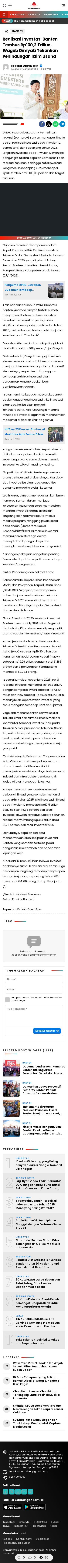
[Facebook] (42, 124)
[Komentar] (30, 1557)
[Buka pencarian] (4, 5)
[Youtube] (24, 1491)
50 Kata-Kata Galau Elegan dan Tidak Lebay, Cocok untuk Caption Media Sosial (38, 1283)
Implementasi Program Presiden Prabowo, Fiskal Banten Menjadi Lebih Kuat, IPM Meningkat (41, 1110)
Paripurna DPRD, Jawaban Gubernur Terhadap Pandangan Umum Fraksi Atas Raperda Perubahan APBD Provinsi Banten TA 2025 (25, 287)
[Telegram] (62, 124)
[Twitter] (49, 124)
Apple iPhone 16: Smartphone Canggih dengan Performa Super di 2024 (38, 1224)
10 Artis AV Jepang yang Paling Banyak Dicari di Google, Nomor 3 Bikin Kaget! (39, 1165)
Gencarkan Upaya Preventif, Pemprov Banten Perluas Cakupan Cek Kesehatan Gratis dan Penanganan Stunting (42, 1090)
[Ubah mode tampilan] (9, 5)
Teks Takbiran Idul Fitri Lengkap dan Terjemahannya (37, 1341)
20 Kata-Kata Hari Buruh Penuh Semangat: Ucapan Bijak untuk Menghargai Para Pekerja (37, 1303)
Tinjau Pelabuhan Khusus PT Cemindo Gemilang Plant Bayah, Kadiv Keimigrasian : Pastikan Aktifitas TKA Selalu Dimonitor (38, 1322)
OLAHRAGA (51, 14)
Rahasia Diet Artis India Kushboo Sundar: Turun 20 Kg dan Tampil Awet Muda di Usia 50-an (38, 1263)
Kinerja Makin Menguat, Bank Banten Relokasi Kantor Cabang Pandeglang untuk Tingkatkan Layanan (42, 1130)
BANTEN (17, 31)
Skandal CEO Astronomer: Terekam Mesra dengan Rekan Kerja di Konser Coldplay (38, 1409)
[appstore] (12, 1509)
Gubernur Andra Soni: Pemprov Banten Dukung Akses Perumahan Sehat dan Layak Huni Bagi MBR (43, 1070)
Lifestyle (34, 14)
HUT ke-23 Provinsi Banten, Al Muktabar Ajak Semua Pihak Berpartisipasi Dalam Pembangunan (25, 431)
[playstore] (34, 1509)
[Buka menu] (62, 6)
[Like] (19, 1557)
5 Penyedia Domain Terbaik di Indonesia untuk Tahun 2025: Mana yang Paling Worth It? (36, 1204)
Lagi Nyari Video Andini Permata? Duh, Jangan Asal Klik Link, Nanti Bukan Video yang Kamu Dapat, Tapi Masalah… (39, 1184)
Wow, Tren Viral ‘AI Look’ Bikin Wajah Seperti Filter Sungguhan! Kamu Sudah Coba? (38, 1366)
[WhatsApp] (56, 124)
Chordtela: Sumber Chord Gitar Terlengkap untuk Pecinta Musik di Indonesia (38, 1243)
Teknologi (17, 14)
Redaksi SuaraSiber (24, 66)
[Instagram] (18, 1491)
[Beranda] (4, 14)
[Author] (5, 67)
